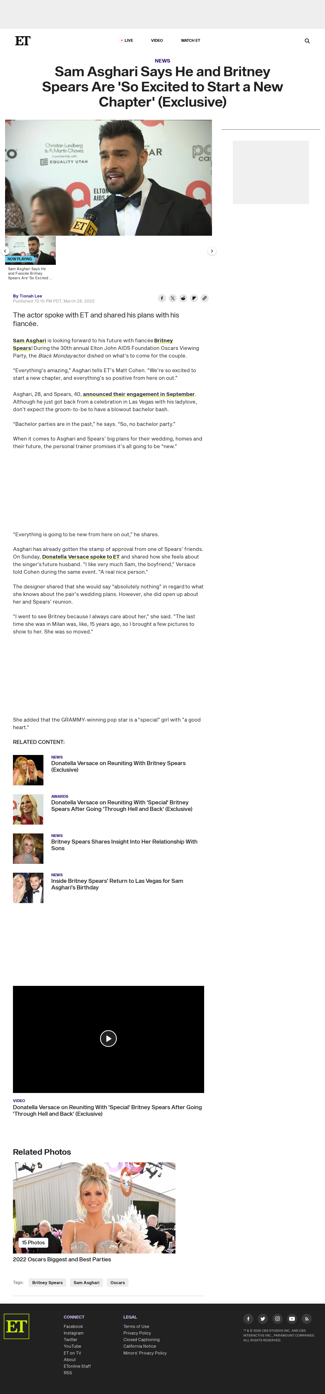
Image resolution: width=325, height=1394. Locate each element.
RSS (68, 1373)
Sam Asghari (29, 341)
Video (157, 41)
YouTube (72, 1346)
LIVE (129, 41)
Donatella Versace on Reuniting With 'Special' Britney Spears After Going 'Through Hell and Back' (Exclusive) (107, 1110)
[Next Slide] (212, 251)
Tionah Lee (31, 296)
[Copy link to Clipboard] (204, 299)
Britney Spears (47, 1282)
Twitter (70, 1340)
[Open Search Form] (307, 41)
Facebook (73, 1327)
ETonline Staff (77, 1366)
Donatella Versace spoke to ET (81, 557)
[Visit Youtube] (292, 1319)
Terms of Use (136, 1327)
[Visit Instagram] (277, 1320)
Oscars (117, 1282)
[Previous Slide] (5, 251)
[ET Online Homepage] (22, 40)
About (70, 1360)
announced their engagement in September (139, 394)
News (162, 61)
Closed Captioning (141, 1340)
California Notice (139, 1346)
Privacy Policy (137, 1333)
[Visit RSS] (307, 1320)
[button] (108, 1038)
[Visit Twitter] (263, 1320)
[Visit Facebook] (248, 1320)
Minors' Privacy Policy (145, 1353)
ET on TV (72, 1353)
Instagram (74, 1333)
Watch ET (191, 41)
